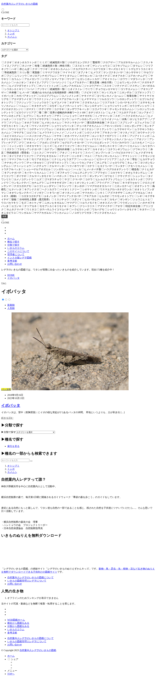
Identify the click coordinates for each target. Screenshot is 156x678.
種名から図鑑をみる (18, 623)
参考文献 (12, 261)
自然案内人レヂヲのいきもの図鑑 (19, 4)
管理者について (15, 254)
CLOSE (5, 12)
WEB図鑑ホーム (16, 620)
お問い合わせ (14, 264)
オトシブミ (13, 30)
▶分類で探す (8, 432)
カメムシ (12, 37)
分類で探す (13, 245)
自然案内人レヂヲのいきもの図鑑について (30, 577)
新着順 (11, 305)
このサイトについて (18, 251)
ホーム (11, 238)
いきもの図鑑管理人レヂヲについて (26, 580)
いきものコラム (15, 248)
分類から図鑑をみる (18, 626)
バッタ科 (6, 389)
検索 (4, 216)
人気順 (11, 308)
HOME (11, 275)
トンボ (11, 33)
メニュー (12, 670)
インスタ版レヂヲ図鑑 (19, 257)
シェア (14, 659)
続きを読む (7, 418)
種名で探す (13, 241)
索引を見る (13, 446)
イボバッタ (13, 278)
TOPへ (10, 674)
